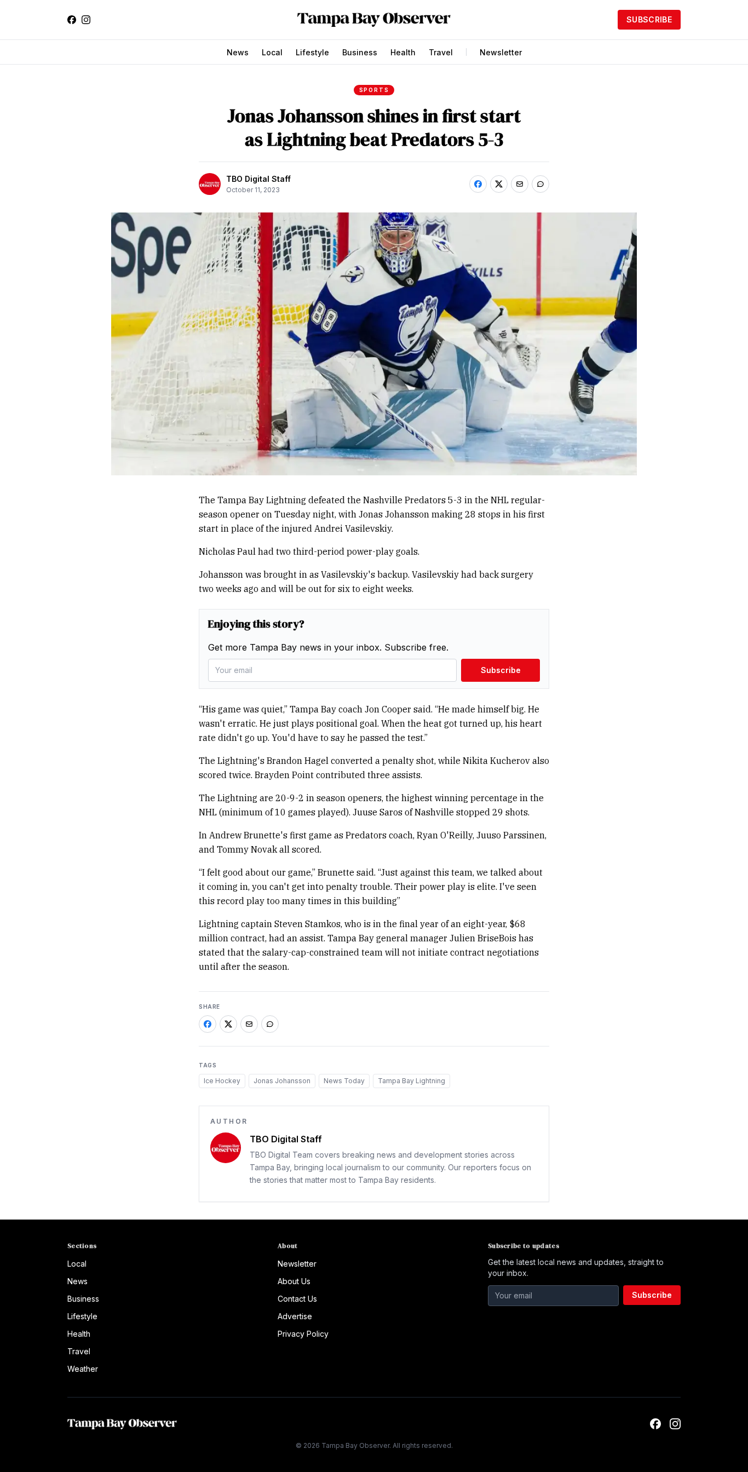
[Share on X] (499, 184)
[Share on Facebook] (478, 184)
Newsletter (501, 52)
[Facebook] (71, 19)
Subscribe (649, 19)
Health (403, 52)
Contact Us (297, 1298)
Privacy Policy (303, 1333)
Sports (374, 90)
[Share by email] (519, 184)
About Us (294, 1281)
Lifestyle (312, 52)
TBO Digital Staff (258, 178)
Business (359, 52)
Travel (441, 52)
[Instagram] (86, 19)
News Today (344, 1081)
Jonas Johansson (282, 1081)
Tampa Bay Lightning (411, 1081)
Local (272, 52)
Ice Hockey (222, 1081)
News (238, 52)
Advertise (295, 1316)
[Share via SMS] (540, 184)
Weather (82, 1368)
